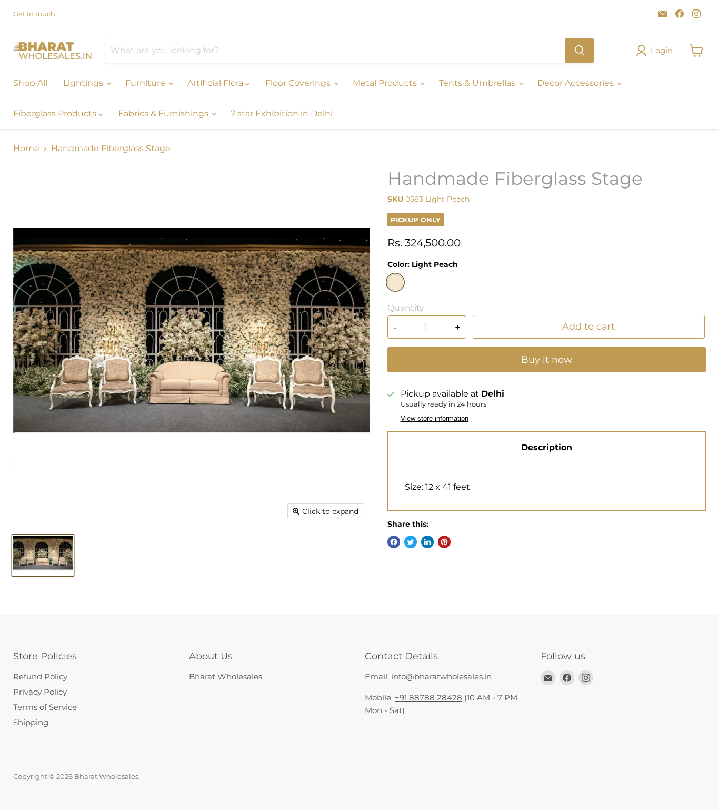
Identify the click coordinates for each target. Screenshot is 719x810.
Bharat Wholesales (225, 676)
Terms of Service (45, 707)
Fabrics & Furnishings (164, 113)
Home (26, 148)
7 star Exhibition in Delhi (282, 113)
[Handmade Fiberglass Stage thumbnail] (43, 555)
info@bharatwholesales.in (441, 676)
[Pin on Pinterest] (444, 542)
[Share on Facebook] (393, 542)
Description (546, 447)
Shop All (30, 83)
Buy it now (546, 360)
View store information (434, 418)
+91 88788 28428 (428, 698)
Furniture (146, 83)
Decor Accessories (576, 83)
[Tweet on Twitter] (410, 542)
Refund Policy (40, 676)
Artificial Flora (216, 83)
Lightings (84, 83)
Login (662, 50)
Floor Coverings (299, 83)
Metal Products (386, 83)
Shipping (30, 722)
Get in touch (34, 14)
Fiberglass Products (55, 113)
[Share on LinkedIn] (427, 542)
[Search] (579, 50)
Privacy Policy (40, 692)
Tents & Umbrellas (478, 83)
